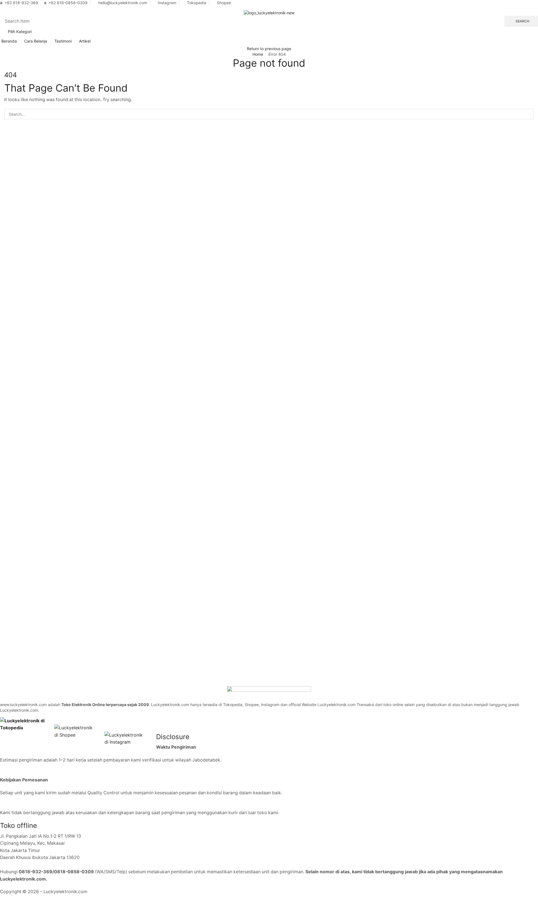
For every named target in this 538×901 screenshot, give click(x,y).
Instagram (167, 2)
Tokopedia (196, 2)
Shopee (224, 2)
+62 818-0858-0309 (67, 2)
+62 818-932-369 (21, 2)
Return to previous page (269, 48)
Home (257, 54)
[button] (1, 7)
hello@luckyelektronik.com (122, 2)
